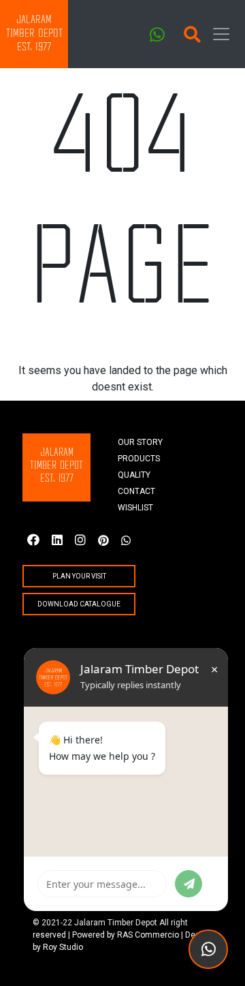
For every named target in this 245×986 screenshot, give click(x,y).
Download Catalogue (78, 604)
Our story (140, 442)
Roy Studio (63, 947)
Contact (136, 491)
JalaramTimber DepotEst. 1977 (34, 33)
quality (134, 475)
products (139, 458)
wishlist (135, 507)
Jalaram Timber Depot (115, 922)
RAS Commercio (148, 935)
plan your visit (79, 576)
